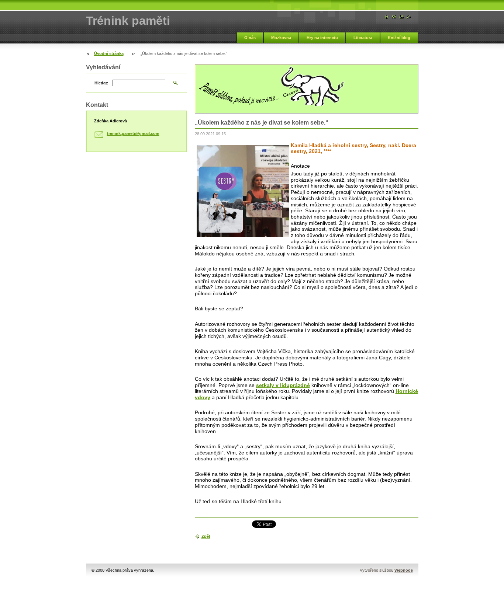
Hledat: (101, 83)
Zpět (205, 536)
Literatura (362, 37)
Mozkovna (281, 37)
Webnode (403, 570)
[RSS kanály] (409, 17)
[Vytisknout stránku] (401, 17)
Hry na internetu (322, 37)
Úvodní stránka (109, 53)
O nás (250, 37)
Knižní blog (399, 37)
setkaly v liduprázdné (283, 385)
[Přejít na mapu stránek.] (394, 17)
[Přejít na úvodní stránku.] (386, 17)
